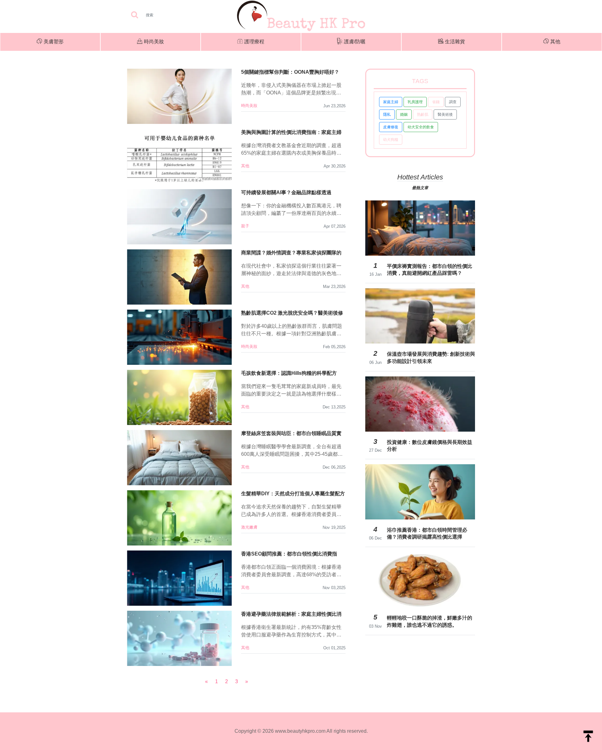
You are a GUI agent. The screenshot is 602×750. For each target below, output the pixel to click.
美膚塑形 (54, 41)
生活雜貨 (455, 41)
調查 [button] (453, 102)
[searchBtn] (134, 15)
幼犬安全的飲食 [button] (421, 127)
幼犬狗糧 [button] (390, 139)
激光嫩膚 (249, 527)
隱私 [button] (387, 114)
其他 (555, 41)
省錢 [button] (436, 102)
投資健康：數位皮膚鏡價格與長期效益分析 (429, 445)
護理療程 (254, 41)
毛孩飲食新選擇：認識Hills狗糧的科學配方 (289, 373)
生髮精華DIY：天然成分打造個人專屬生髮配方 (293, 493)
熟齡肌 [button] (422, 114)
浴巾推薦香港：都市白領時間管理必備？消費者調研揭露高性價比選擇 (427, 533)
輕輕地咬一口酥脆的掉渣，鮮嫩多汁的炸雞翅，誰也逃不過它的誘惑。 (429, 621)
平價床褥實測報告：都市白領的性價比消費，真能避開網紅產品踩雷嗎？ (429, 269)
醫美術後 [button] (445, 114)
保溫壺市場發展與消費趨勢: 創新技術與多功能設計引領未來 (431, 357)
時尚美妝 (154, 41)
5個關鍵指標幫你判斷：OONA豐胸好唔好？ (290, 72)
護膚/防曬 (354, 41)
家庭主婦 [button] (390, 102)
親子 (245, 226)
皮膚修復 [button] (390, 127)
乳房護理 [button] (415, 102)
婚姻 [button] (404, 114)
